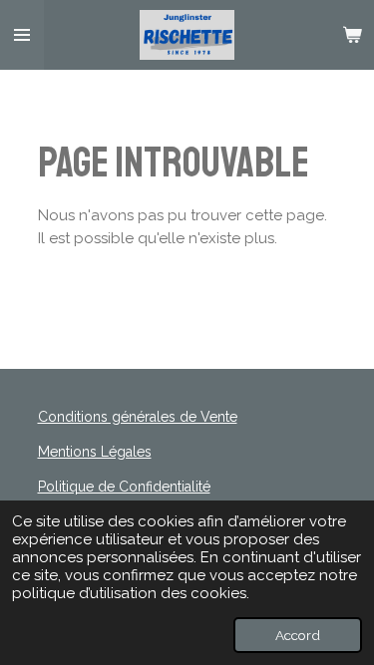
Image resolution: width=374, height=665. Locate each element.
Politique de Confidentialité (124, 487)
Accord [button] (297, 635)
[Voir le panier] (352, 35)
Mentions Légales (95, 452)
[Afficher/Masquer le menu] (22, 35)
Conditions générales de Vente (137, 417)
